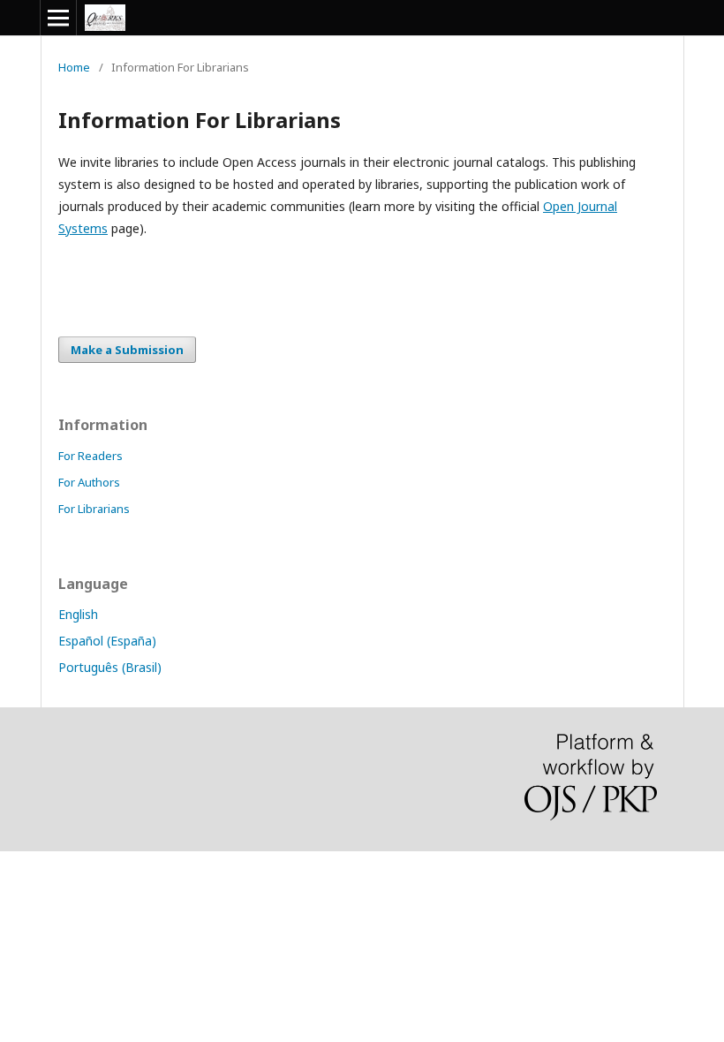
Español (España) (107, 640)
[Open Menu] (58, 17)
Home (74, 67)
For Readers (90, 456)
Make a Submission (127, 350)
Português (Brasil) (110, 667)
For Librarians (94, 509)
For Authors (89, 482)
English (78, 614)
